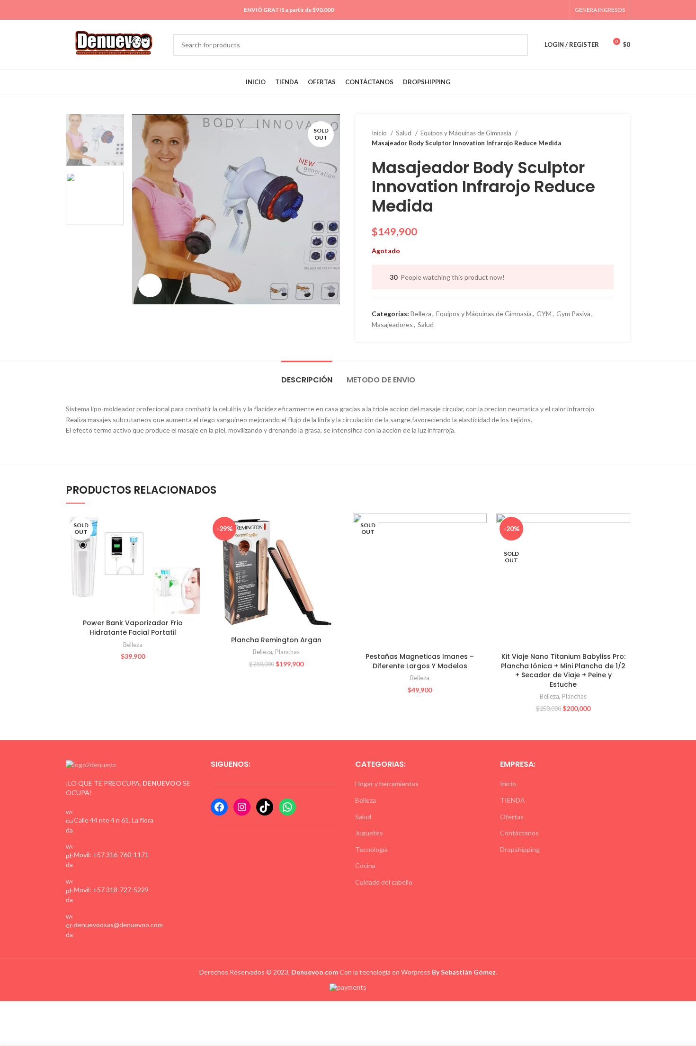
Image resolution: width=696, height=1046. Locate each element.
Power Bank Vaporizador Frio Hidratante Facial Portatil (133, 627)
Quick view (193, 550)
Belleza (420, 314)
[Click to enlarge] (150, 285)
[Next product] (609, 138)
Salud (404, 133)
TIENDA (512, 800)
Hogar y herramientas (387, 784)
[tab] (306, 375)
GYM (544, 314)
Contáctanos (519, 833)
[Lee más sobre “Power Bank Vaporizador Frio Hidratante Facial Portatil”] (193, 529)
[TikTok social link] (559, 10)
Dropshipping (520, 849)
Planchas (287, 652)
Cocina (365, 865)
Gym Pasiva (573, 314)
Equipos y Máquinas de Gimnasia (466, 133)
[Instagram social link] (537, 10)
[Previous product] (590, 138)
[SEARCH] (517, 45)
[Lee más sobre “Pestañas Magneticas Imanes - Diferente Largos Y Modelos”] (479, 529)
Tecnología (371, 849)
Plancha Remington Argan (276, 640)
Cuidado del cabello (383, 882)
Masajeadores (392, 324)
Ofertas (512, 817)
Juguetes (369, 833)
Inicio (380, 133)
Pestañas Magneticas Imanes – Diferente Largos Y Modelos (420, 661)
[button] (336, 529)
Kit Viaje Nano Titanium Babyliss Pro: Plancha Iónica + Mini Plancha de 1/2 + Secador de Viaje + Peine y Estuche (563, 670)
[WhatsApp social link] (548, 10)
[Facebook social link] (526, 10)
